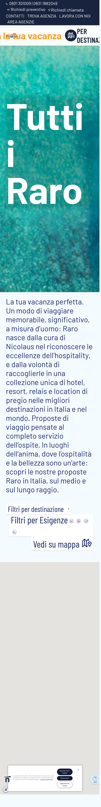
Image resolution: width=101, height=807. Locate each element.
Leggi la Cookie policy (46, 779)
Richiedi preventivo (28, 9)
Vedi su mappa (57, 543)
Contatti (15, 15)
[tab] (71, 519)
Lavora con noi (75, 15)
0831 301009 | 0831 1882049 (33, 3)
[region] (45, 778)
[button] (38, 509)
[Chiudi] (78, 770)
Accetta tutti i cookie (65, 772)
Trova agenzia (41, 15)
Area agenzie (20, 21)
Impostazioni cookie (64, 785)
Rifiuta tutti (65, 778)
